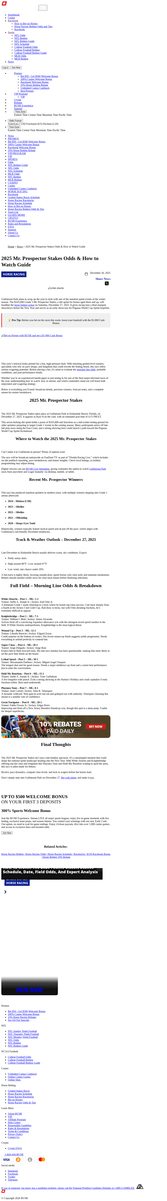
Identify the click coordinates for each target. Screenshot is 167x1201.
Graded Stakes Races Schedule (24, 197)
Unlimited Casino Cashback (35, 88)
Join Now (16, 67)
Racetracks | (80, 854)
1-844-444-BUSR (13, 1154)
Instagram (13, 1171)
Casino (11, 17)
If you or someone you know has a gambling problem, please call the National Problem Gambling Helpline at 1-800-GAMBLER (68, 1188)
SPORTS (12, 159)
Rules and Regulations (19, 223)
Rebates (18, 102)
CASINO (13, 182)
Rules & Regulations (18, 1128)
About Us (13, 232)
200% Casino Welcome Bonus (36, 79)
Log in (5, 67)
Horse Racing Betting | (13, 854)
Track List (13, 212)
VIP (23, 96)
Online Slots (14, 1079)
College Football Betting (27, 50)
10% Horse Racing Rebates (22, 1017)
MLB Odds (20, 55)
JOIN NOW (29, 989)
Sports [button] (11, 32)
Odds (10, 162)
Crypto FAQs (15, 1148)
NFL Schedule (21, 44)
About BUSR (15, 1113)
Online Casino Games (19, 1076)
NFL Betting (20, 38)
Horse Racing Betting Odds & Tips (26, 209)
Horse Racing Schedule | (61, 854)
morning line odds (86, 369)
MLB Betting (21, 58)
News (11, 61)
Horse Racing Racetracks (21, 200)
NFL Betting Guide (24, 41)
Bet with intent (68, 777)
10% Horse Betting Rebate (34, 85)
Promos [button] (18, 73)
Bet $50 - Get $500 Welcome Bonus (39, 76)
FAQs (11, 226)
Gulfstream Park (97, 468)
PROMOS (13, 138)
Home (11, 246)
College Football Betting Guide (30, 53)
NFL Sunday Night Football (22, 1031)
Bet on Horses (15, 1099)
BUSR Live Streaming (37, 468)
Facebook (13, 1173)
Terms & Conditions (18, 1131)
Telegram (12, 1179)
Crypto (17, 99)
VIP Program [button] (21, 93)
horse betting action (24, 305)
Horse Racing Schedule (20, 203)
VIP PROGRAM (17, 153)
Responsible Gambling (19, 1125)
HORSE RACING (18, 191)
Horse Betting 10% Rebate (56, 857)
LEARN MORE (16, 215)
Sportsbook (14, 14)
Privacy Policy (15, 1134)
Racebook (19, 29)
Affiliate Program (17, 1119)
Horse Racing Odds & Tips (22, 1102)
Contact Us (13, 235)
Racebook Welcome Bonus (35, 82)
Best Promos (27, 91)
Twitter (11, 1176)
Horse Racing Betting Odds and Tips (33, 26)
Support (18, 108)
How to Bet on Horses (26, 23)
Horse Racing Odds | (36, 854)
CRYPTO (13, 218)
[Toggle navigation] (42, 8)
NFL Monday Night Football (23, 1037)
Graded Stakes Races (19, 1090)
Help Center (14, 1122)
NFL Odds (19, 35)
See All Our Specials (18, 1020)
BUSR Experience (23, 105)
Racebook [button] (13, 20)
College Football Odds (26, 47)
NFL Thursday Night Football (23, 1034)
